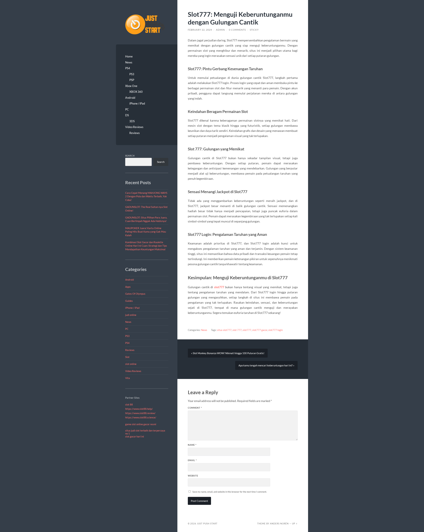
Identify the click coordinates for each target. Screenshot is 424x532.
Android (130, 97)
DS (127, 115)
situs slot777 (224, 329)
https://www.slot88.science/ (140, 417)
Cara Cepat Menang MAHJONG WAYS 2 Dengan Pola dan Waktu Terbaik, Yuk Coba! (146, 196)
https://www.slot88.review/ (140, 413)
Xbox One (131, 86)
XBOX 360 (136, 91)
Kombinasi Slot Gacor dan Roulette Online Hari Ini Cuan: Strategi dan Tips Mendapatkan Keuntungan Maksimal (146, 246)
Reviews (134, 133)
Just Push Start (207, 523)
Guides (129, 300)
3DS (132, 121)
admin (220, 29)
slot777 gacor (259, 329)
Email (192, 460)
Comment (195, 407)
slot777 (219, 287)
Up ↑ (295, 523)
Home (129, 56)
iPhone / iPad (137, 103)
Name (192, 445)
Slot (127, 356)
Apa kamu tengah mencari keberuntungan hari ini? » (266, 365)
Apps (128, 286)
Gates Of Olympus (135, 293)
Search (130, 155)
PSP (131, 80)
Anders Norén (279, 523)
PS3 (131, 74)
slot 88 (129, 404)
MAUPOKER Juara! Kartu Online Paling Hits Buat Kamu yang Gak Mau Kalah (145, 232)
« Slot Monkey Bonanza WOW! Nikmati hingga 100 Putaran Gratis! (227, 353)
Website (193, 475)
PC (127, 109)
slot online (130, 363)
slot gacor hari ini (134, 436)
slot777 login (275, 329)
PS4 (127, 68)
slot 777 (237, 329)
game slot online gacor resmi (140, 424)
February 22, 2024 (200, 29)
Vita (127, 377)
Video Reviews (134, 127)
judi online (130, 314)
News (128, 62)
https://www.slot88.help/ (139, 408)
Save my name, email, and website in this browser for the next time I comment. (229, 491)
